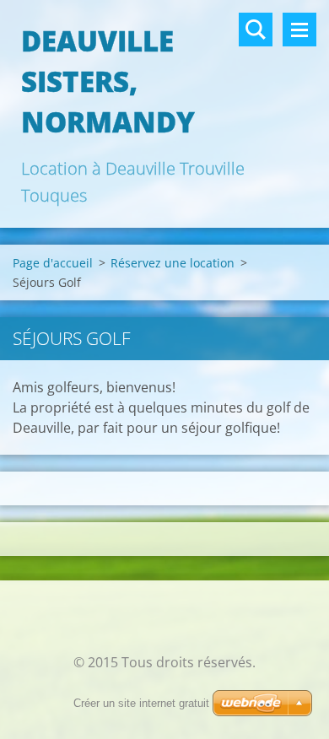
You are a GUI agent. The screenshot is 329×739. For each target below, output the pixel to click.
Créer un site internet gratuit (141, 703)
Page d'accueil (53, 263)
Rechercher (255, 29)
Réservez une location (173, 263)
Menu (299, 29)
